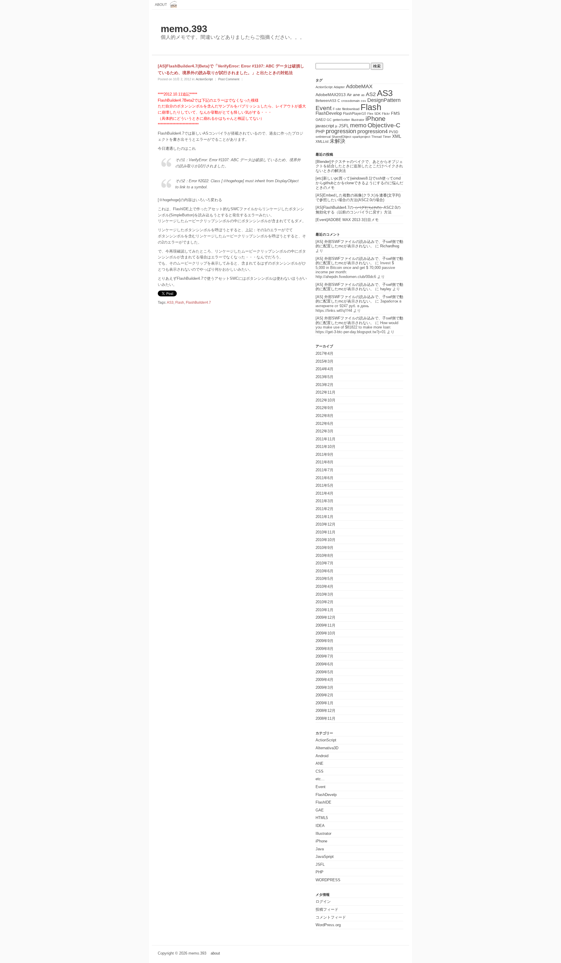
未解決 (337, 141)
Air (349, 95)
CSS (319, 771)
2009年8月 (324, 648)
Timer (387, 136)
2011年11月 (325, 439)
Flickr (386, 113)
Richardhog (389, 246)
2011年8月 (324, 462)
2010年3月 (324, 594)
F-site (337, 109)
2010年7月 (324, 563)
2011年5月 (324, 485)
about (161, 4)
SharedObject (341, 136)
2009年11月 (325, 625)
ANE (319, 763)
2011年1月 (324, 516)
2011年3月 (324, 501)
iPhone (375, 118)
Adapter (339, 87)
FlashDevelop (329, 113)
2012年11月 (325, 392)
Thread (376, 136)
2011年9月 (324, 454)
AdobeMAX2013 (331, 95)
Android (322, 756)
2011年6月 (324, 478)
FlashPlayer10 (354, 114)
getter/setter (341, 119)
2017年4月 (324, 353)
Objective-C (384, 125)
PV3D (393, 132)
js (336, 126)
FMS (395, 113)
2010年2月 (324, 602)
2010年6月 (324, 571)
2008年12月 (325, 710)
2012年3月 (324, 431)
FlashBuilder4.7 (198, 302)
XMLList (322, 142)
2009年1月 (324, 703)
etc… (320, 779)
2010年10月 (325, 540)
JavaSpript (325, 856)
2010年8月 (324, 555)
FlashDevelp (326, 794)
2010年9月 (324, 547)
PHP (320, 131)
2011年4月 (324, 493)
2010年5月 (324, 578)
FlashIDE (323, 802)
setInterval (323, 136)
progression (341, 131)
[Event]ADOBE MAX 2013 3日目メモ (347, 220)
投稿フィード (327, 909)
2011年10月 (325, 446)
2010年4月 (324, 586)
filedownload (350, 109)
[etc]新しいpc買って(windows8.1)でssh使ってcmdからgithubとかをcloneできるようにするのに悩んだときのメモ (359, 183)
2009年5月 (324, 672)
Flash (179, 302)
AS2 (371, 94)
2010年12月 (325, 524)
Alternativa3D (327, 748)
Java (320, 849)
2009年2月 (324, 695)
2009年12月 (325, 617)
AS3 (170, 302)
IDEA (320, 825)
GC (329, 119)
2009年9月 (324, 641)
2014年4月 (324, 369)
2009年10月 (325, 633)
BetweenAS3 (326, 101)
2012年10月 (325, 400)
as (363, 95)
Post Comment (228, 79)
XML (396, 136)
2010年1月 (324, 610)
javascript (325, 125)
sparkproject (361, 136)
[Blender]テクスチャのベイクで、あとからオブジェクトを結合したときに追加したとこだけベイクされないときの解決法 (359, 166)
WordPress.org (328, 925)
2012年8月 (324, 415)
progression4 (372, 131)
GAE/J (320, 120)
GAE (320, 810)
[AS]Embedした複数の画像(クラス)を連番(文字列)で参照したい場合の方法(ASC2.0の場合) (358, 197)
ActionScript (204, 79)
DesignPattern (384, 100)
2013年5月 (324, 377)
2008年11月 (325, 718)
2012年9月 (324, 408)
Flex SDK (374, 113)
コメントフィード (331, 917)
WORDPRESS (328, 880)
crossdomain (350, 100)
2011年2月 (324, 509)
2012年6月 (324, 423)
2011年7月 (324, 470)
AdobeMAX (359, 86)
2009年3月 (324, 687)
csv (363, 100)
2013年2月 (324, 385)
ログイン (323, 901)
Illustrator (357, 119)
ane (356, 95)
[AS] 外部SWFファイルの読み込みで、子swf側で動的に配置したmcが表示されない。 (359, 243)
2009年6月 (324, 664)
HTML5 (322, 818)
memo (358, 125)
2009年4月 (324, 679)
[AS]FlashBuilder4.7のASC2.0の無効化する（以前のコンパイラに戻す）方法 (358, 209)
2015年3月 (324, 361)
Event (324, 108)
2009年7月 (324, 656)
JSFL (344, 126)
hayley (385, 289)
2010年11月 (325, 532)
